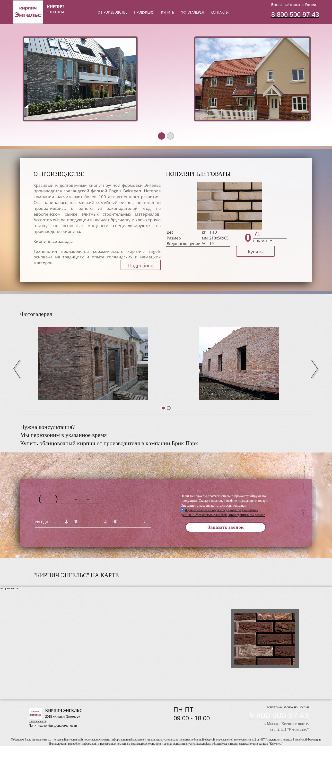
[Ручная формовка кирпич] (93, 363)
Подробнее (140, 265)
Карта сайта (37, 721)
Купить (255, 251)
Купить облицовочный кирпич (57, 443)
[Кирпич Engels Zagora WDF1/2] (229, 206)
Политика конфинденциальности (53, 725)
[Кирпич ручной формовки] (239, 363)
